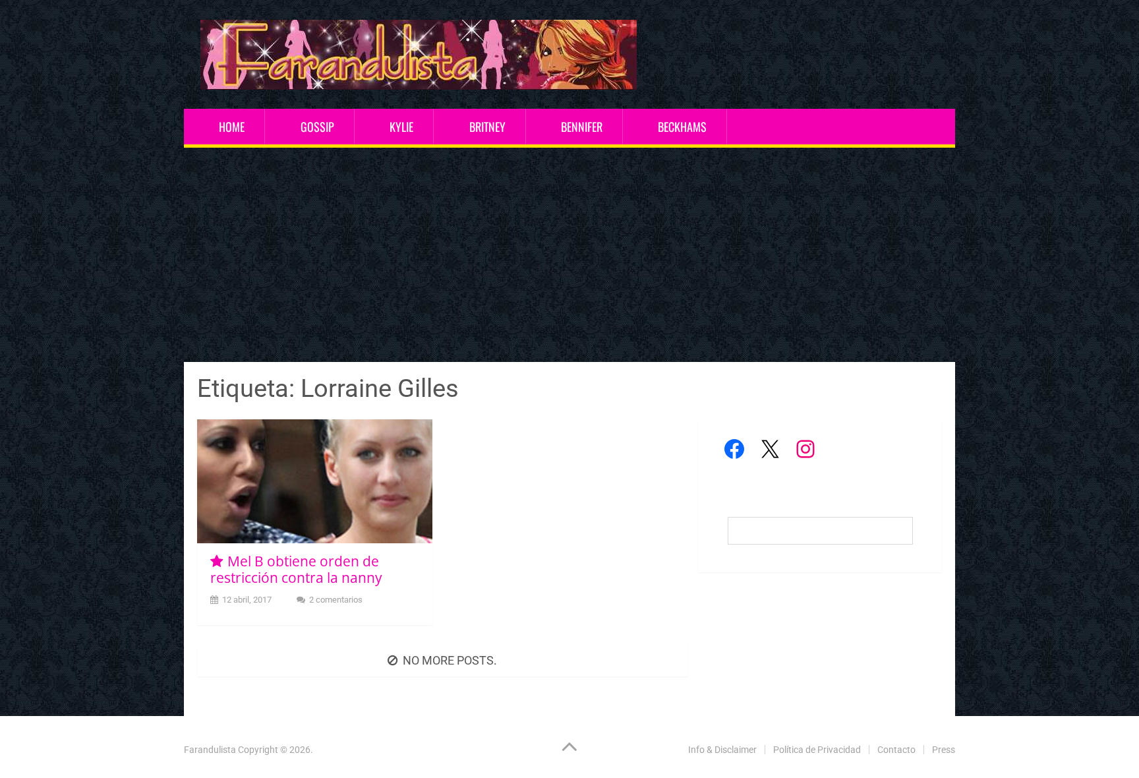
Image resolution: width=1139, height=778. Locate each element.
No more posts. (450, 660)
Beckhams (682, 126)
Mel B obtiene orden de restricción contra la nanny (296, 569)
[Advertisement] (569, 256)
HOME (232, 126)
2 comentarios (336, 600)
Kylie (401, 126)
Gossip (317, 126)
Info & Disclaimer (722, 749)
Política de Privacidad (817, 749)
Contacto (896, 749)
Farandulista (210, 749)
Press (943, 749)
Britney (487, 126)
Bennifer (581, 126)
